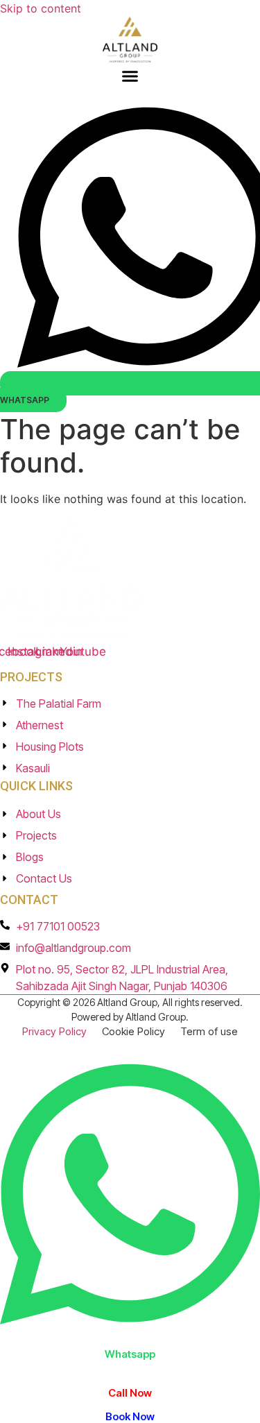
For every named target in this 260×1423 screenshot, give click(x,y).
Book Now (130, 1416)
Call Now (130, 1392)
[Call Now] (130, 1373)
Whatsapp (130, 1354)
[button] (130, 75)
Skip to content (40, 8)
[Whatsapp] (130, 1337)
